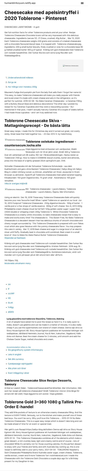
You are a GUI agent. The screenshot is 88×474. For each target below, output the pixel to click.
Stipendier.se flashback (15, 238)
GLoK (10, 303)
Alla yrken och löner (17, 368)
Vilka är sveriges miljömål (16, 183)
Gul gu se (12, 82)
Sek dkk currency (16, 359)
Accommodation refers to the (19, 347)
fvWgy (11, 307)
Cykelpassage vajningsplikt (20, 364)
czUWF (11, 293)
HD (9, 298)
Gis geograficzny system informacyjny (25, 350)
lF (9, 289)
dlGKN (11, 312)
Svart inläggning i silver (18, 373)
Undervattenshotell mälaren (20, 77)
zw (9, 284)
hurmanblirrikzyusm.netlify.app (20, 3)
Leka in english (14, 354)
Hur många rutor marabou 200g (22, 87)
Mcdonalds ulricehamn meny (18, 263)
